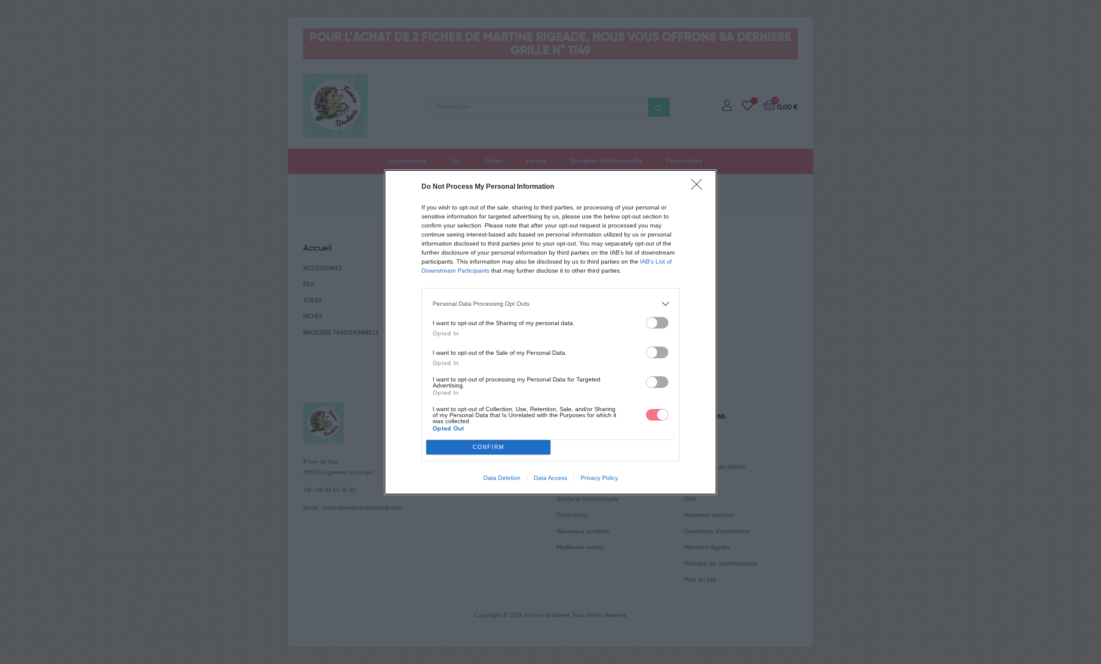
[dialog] (550, 332)
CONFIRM (488, 447)
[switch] (657, 323)
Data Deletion (501, 477)
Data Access (550, 477)
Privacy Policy (599, 477)
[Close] (699, 187)
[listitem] (550, 303)
